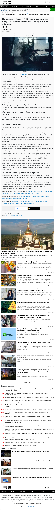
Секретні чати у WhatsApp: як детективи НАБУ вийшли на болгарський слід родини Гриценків (27, 412)
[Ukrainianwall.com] (6, 2)
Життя (37, 6)
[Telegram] (6, 27)
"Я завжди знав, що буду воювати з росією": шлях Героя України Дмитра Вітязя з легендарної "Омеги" (26, 393)
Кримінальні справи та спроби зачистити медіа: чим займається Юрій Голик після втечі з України (29, 434)
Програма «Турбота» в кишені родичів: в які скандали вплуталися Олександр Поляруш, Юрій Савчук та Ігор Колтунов (28, 421)
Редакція (32, 503)
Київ (21, 6)
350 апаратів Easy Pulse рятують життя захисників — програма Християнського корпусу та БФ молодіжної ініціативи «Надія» (29, 430)
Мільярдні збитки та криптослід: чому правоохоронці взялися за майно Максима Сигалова (29, 397)
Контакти (38, 503)
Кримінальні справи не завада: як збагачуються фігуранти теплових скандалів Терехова (28, 409)
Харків (53, 6)
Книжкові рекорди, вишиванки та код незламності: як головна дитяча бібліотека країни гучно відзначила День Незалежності (28, 425)
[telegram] (45, 2)
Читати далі (27, 382)
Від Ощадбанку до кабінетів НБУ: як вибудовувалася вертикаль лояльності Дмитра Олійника (27, 405)
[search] (52, 2)
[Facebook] (3, 27)
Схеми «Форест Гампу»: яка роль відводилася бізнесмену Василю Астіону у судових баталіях (27, 417)
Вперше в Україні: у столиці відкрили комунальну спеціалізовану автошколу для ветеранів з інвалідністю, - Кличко (29, 389)
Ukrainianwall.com (29, 506)
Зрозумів (52, 9)
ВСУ (7, 215)
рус (6, 6)
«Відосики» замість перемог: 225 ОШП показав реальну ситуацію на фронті (25, 442)
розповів (24, 74)
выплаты (19, 215)
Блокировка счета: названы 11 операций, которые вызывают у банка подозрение (39, 13)
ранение (12, 215)
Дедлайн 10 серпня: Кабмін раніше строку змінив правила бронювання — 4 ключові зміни (14, 13)
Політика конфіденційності (21, 503)
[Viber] (8, 27)
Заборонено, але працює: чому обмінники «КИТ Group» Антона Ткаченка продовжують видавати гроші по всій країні (28, 401)
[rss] (49, 2)
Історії (45, 6)
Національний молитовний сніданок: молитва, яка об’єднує (20, 445)
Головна (14, 6)
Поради (29, 6)
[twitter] (47, 2)
